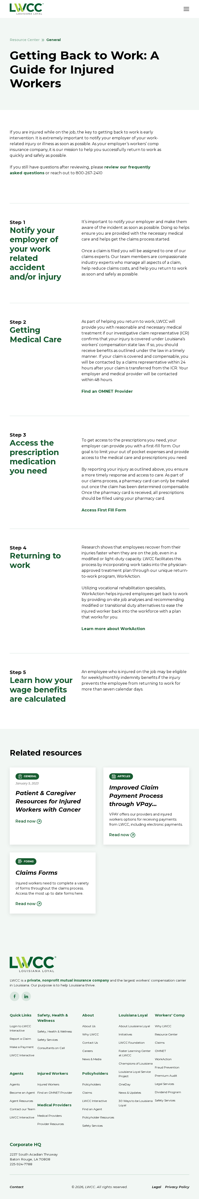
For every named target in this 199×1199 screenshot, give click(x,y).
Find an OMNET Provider (107, 391)
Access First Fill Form (104, 510)
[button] (186, 9)
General (53, 40)
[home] (27, 9)
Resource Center (25, 40)
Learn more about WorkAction (113, 628)
